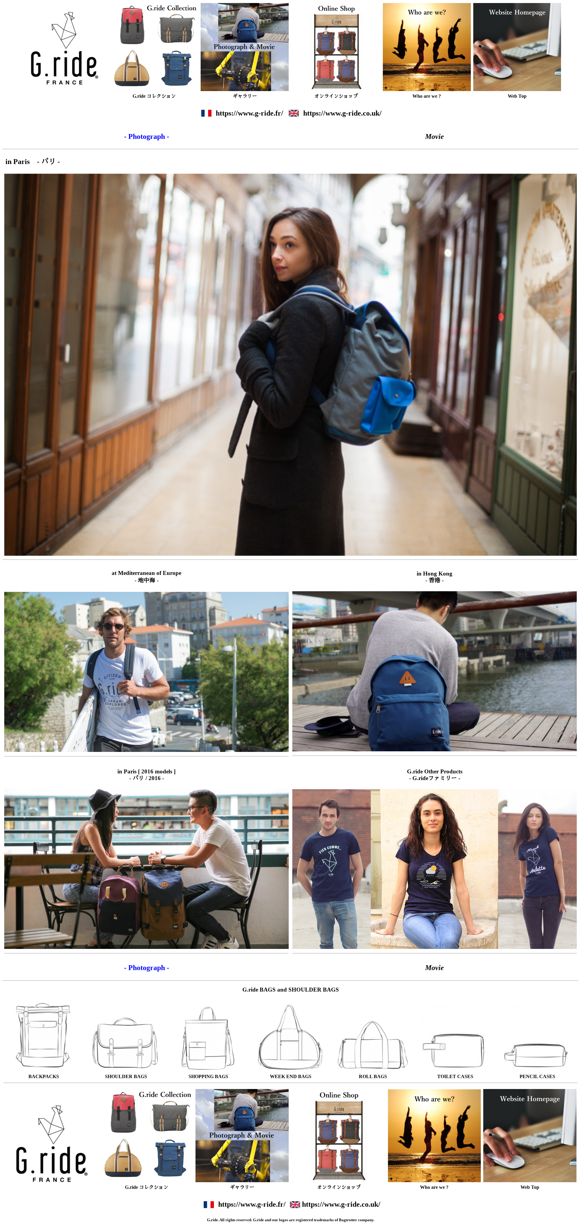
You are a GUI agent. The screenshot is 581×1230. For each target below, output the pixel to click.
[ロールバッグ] (373, 1071)
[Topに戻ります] (517, 46)
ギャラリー (245, 96)
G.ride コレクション (154, 96)
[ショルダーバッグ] (126, 1071)
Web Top (517, 96)
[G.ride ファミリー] (434, 869)
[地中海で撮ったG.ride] (146, 672)
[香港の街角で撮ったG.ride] (434, 671)
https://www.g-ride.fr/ (249, 113)
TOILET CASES (455, 1076)
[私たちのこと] (427, 46)
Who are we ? (426, 96)
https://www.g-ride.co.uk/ (342, 113)
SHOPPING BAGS (208, 1076)
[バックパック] (44, 1071)
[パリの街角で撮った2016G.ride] (146, 869)
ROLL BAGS (373, 1076)
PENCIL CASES (537, 1076)
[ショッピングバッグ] (208, 1071)
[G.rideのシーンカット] (245, 46)
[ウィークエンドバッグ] (291, 1071)
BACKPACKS (43, 1076)
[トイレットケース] (455, 1071)
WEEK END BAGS (290, 1076)
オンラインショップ (336, 96)
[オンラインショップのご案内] (336, 46)
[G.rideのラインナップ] (154, 46)
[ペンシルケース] (538, 1071)
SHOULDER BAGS (126, 1076)
